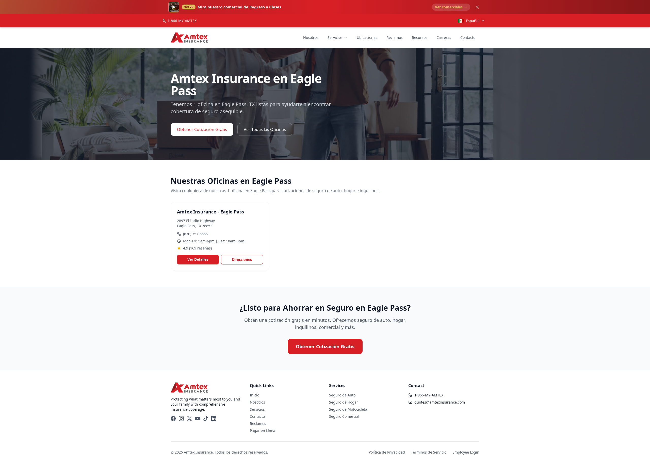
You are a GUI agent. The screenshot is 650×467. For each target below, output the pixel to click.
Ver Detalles (197, 259)
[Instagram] (181, 418)
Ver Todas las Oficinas (265, 129)
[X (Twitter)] (189, 418)
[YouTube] (197, 418)
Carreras (443, 37)
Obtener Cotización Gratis (202, 129)
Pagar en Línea (262, 430)
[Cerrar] (477, 7)
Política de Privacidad (387, 452)
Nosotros (310, 37)
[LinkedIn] (213, 418)
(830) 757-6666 (195, 233)
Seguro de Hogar (343, 402)
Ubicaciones (367, 37)
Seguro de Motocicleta (348, 409)
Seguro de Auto (342, 395)
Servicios (335, 37)
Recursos (419, 37)
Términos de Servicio (428, 452)
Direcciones (242, 259)
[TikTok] (205, 418)
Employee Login (465, 452)
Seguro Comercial (344, 416)
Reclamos (394, 37)
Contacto (467, 37)
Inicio (254, 395)
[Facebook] (173, 418)
